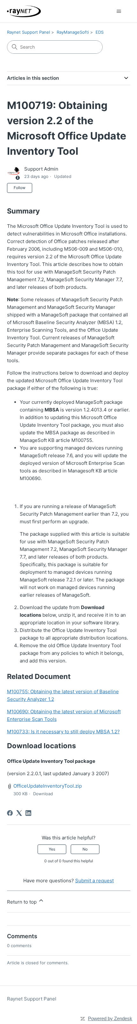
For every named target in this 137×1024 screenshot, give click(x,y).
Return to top (22, 902)
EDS (100, 32)
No (85, 849)
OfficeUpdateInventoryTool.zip (47, 786)
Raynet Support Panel (28, 32)
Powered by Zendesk (110, 1018)
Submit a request (94, 881)
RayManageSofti (73, 32)
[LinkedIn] (28, 813)
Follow (19, 187)
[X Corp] (19, 813)
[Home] (24, 11)
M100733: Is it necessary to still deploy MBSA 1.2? (63, 732)
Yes (52, 849)
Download (43, 793)
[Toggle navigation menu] (119, 11)
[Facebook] (10, 813)
